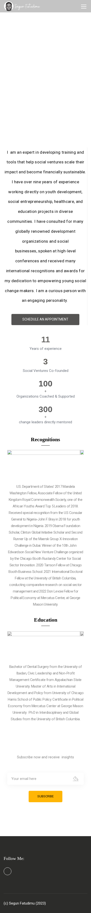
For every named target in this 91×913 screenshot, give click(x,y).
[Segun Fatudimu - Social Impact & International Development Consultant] (22, 6)
